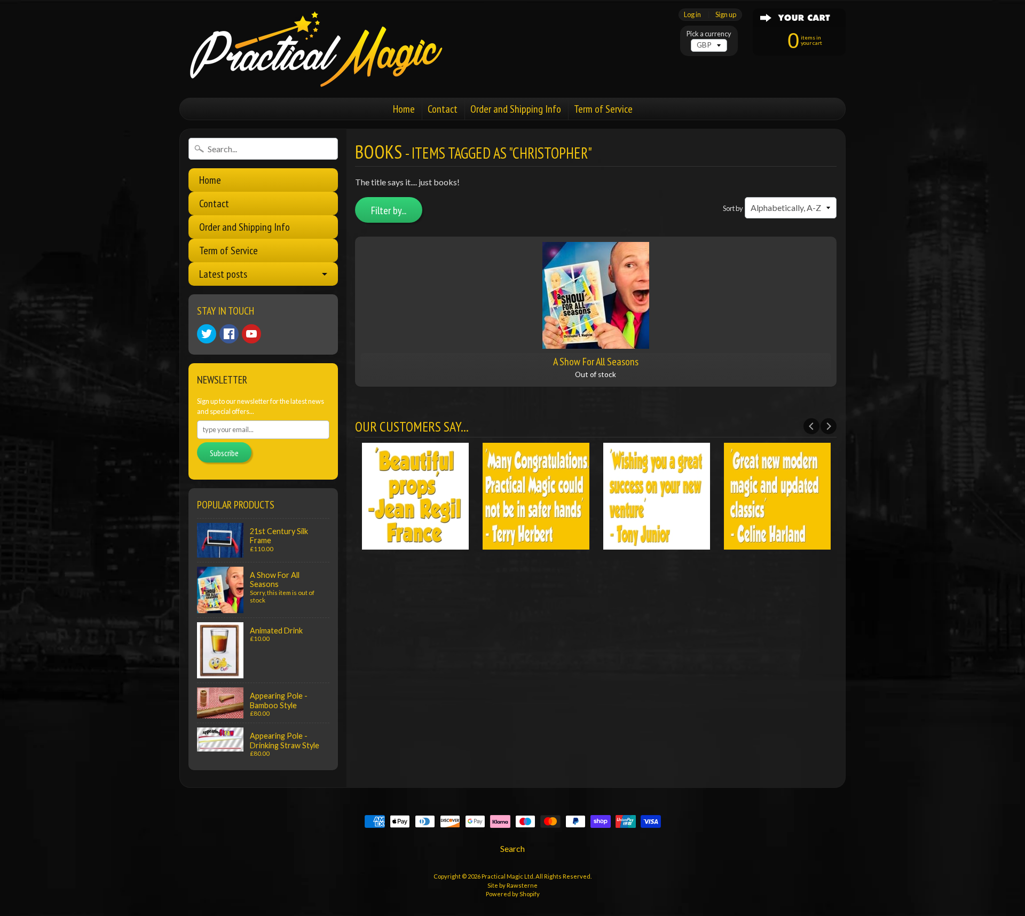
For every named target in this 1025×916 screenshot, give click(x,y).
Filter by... (388, 210)
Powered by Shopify (513, 893)
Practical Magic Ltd (507, 876)
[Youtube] (251, 333)
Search (512, 848)
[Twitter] (206, 333)
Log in (692, 14)
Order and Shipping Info (515, 109)
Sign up (725, 14)
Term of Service (603, 109)
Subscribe (224, 453)
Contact (443, 109)
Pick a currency (709, 34)
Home (404, 109)
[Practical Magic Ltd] (312, 49)
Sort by (733, 208)
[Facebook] (229, 333)
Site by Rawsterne (512, 885)
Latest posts (223, 274)
